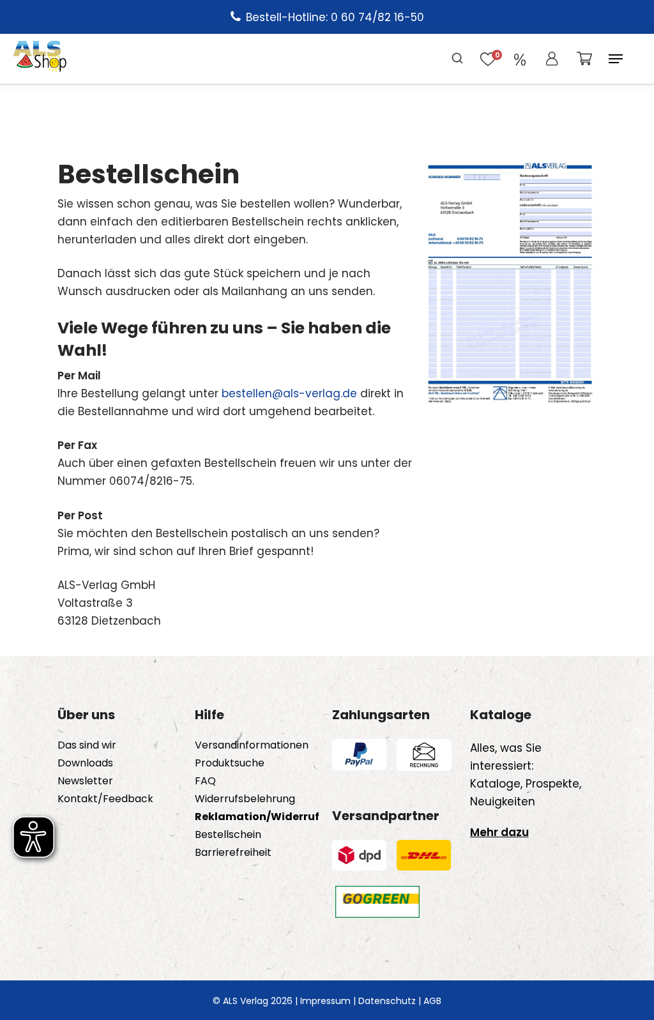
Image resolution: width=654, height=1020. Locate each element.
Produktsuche (229, 763)
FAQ (205, 781)
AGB (432, 1000)
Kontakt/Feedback (105, 799)
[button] (616, 58)
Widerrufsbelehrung (245, 799)
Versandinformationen (251, 745)
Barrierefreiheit (233, 852)
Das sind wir (86, 745)
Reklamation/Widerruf (257, 817)
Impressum (325, 1000)
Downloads (85, 763)
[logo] (40, 58)
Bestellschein (228, 834)
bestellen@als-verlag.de (289, 393)
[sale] (520, 59)
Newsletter (85, 781)
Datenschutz (387, 1000)
